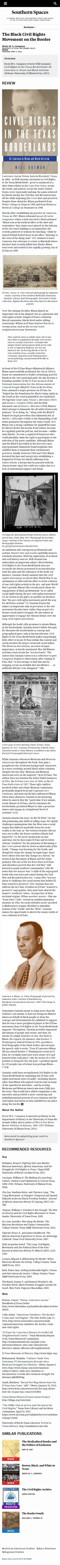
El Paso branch (37, 380)
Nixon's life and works (24, 553)
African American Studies (19, 1548)
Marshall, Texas (47, 176)
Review (5, 50)
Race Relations (47, 1548)
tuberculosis (9, 462)
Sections (29, 27)
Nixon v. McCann (30, 406)
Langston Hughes (12, 658)
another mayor (37, 896)
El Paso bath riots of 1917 (27, 783)
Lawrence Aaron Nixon (15, 176)
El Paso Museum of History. (18, 1353)
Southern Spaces (30, 3)
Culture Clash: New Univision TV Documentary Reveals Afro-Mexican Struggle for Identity (26, 1361)
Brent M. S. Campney (13, 46)
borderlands (38, 652)
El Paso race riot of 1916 (29, 781)
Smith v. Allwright (12, 418)
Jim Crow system (11, 846)
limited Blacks (42, 323)
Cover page (19, 745)
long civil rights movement (18, 618)
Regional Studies (14, 1552)
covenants (39, 342)
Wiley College (10, 204)
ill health (42, 358)
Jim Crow (31, 198)
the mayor (19, 871)
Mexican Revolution (18, 646)
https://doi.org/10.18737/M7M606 (16, 1559)
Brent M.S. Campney (13, 1116)
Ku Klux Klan (35, 861)
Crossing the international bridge (17, 535)
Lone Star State (37, 185)
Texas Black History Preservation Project (26, 1397)
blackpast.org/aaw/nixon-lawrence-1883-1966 (24, 1002)
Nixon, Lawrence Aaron (34, 1300)
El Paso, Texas (9, 293)
